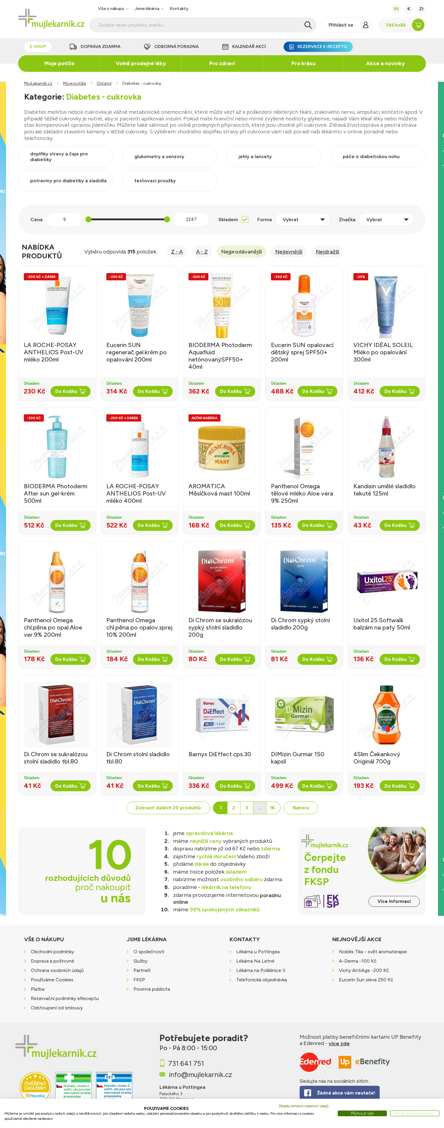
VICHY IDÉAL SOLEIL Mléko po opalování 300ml (383, 352)
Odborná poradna (176, 46)
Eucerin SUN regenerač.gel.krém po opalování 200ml (136, 352)
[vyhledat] (308, 25)
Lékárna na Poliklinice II (260, 970)
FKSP (139, 980)
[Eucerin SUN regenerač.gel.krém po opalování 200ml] (139, 305)
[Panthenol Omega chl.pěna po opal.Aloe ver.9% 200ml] (57, 580)
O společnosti (149, 951)
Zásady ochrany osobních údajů (303, 1106)
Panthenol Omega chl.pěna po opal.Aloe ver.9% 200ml (53, 627)
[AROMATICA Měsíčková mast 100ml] (221, 447)
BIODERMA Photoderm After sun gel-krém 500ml (55, 493)
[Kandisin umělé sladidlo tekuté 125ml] (386, 447)
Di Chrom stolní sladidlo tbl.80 (138, 757)
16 (272, 808)
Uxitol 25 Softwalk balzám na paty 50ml (381, 624)
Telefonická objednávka (261, 980)
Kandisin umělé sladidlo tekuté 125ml (384, 490)
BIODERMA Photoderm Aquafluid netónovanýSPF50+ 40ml (220, 355)
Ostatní (104, 83)
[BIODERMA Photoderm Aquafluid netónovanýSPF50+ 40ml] (221, 305)
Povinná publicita (152, 989)
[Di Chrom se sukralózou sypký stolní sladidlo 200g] (221, 580)
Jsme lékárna (147, 8)
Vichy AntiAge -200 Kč (364, 970)
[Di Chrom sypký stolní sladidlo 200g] (304, 580)
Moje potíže (59, 63)
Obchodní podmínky (52, 951)
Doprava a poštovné (52, 961)
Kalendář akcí (249, 46)
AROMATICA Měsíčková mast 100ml (219, 490)
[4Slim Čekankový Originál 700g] (386, 714)
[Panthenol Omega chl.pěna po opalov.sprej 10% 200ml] (139, 580)
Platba (37, 989)
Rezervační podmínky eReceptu (65, 998)
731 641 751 (186, 1063)
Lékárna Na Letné (255, 961)
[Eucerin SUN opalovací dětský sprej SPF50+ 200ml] (304, 305)
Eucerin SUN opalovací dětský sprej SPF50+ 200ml (302, 352)
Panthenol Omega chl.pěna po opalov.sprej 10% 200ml (139, 627)
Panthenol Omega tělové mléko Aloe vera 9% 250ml (302, 493)
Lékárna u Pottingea (258, 951)
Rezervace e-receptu (322, 46)
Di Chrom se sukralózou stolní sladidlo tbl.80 (56, 757)
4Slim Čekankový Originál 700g (376, 757)
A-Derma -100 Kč (358, 961)
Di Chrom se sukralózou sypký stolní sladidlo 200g (220, 627)
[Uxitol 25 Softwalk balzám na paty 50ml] (386, 580)
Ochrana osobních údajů (57, 970)
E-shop (38, 46)
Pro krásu (303, 63)
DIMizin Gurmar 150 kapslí (297, 757)
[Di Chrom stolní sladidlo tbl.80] (139, 714)
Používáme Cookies (52, 980)
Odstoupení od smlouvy (57, 1008)
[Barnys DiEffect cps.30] (221, 714)
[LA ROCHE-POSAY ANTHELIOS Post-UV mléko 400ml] (139, 447)
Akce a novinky (385, 63)
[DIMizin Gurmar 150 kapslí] (304, 714)
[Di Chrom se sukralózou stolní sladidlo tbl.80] (57, 714)
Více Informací (394, 901)
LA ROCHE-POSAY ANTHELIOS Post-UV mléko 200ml (53, 352)
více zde (339, 1043)
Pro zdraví (222, 63)
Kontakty (179, 8)
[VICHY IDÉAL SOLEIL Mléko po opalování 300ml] (386, 305)
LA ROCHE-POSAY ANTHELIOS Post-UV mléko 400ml (136, 493)
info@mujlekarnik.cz (200, 1074)
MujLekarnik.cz (38, 83)
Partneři (142, 970)
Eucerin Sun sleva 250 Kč (366, 980)
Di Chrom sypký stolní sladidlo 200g (300, 624)
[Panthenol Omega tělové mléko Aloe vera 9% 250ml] (304, 447)
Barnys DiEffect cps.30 (219, 754)
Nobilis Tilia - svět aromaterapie (373, 951)
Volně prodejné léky (141, 63)
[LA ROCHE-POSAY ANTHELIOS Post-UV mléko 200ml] (57, 305)
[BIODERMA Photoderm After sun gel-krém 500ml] (57, 447)
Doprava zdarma (101, 46)
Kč (396, 8)
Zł (421, 8)
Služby (140, 961)
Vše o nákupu (111, 8)
